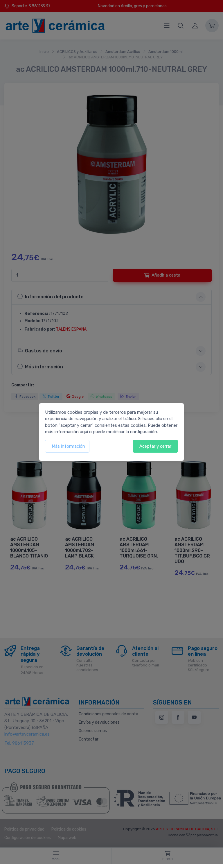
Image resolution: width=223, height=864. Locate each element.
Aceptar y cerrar (155, 446)
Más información (68, 446)
